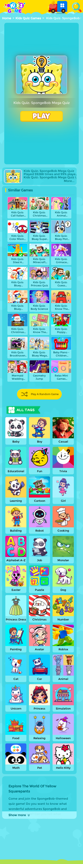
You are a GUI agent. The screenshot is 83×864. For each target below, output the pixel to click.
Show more (17, 815)
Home (6, 18)
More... (69, 181)
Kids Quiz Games (28, 18)
